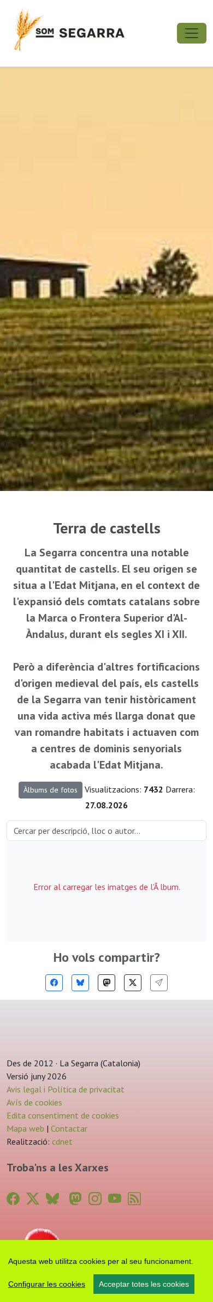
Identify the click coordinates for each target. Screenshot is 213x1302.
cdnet (61, 1141)
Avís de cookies (34, 1102)
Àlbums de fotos (50, 790)
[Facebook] (54, 982)
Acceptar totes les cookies (144, 1284)
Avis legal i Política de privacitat (66, 1089)
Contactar (69, 1128)
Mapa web (25, 1128)
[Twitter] (132, 982)
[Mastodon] (106, 982)
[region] (106, 1271)
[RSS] (134, 1198)
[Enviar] (159, 982)
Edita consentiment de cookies (63, 1115)
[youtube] (114, 1198)
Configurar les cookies (46, 1284)
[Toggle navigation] (191, 33)
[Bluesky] (80, 982)
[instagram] (95, 1198)
